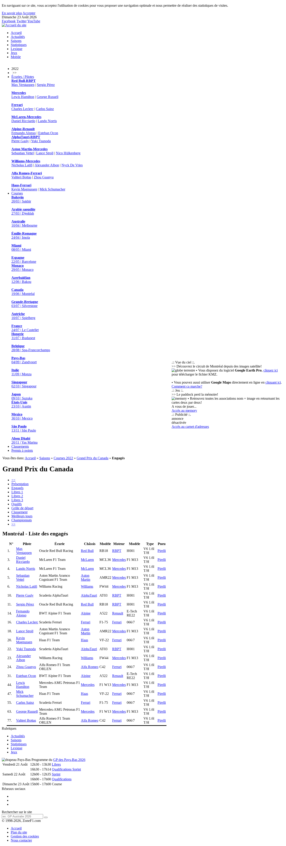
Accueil (16, 33)
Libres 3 (17, 500)
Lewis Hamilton (22, 97)
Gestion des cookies (25, 836)
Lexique (16, 49)
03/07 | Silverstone (24, 304)
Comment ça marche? (187, 386)
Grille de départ (22, 508)
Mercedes (119, 560)
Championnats (21, 520)
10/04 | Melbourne (24, 223)
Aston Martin (85, 577)
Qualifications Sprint (66, 769)
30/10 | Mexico (22, 416)
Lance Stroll (44, 153)
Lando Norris (47, 121)
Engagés (17, 488)
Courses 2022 (63, 458)
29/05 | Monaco (22, 268)
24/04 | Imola (24, 235)
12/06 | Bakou (21, 280)
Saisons (16, 41)
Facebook (9, 21)
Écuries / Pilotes (22, 77)
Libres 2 (17, 496)
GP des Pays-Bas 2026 (69, 760)
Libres (56, 764)
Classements (20, 446)
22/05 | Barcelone (23, 259)
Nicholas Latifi (21, 165)
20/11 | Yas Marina (24, 440)
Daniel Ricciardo (23, 121)
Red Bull (87, 551)
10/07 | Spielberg (23, 316)
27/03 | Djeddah (23, 211)
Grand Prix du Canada (92, 458)
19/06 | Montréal (23, 292)
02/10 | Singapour (23, 384)
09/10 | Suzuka (21, 396)
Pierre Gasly (20, 141)
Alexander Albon (47, 165)
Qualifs (16, 504)
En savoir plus (12, 13)
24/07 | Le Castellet (25, 328)
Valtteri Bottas (21, 177)
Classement (19, 512)
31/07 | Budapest (23, 336)
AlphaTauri (89, 595)
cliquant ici (273, 382)
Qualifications (62, 779)
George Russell (47, 97)
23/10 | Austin (21, 404)
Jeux (14, 53)
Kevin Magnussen (24, 189)
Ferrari (85, 622)
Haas (84, 640)
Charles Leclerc (22, 109)
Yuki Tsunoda (41, 141)
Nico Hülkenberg (68, 153)
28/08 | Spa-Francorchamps (30, 348)
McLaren (87, 560)
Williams (87, 586)
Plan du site (19, 832)
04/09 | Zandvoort (24, 360)
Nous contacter (21, 840)
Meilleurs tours (21, 516)
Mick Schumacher (52, 189)
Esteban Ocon (48, 133)
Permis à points (22, 450)
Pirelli (162, 551)
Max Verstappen (22, 85)
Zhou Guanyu (44, 177)
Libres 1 (17, 492)
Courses (17, 193)
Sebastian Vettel (22, 153)
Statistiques (19, 45)
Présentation (20, 484)
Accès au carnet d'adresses (190, 426)
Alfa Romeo (89, 667)
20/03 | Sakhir (21, 199)
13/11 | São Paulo (23, 428)
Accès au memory (184, 410)
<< (13, 480)
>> (13, 524)
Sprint (56, 774)
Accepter (29, 13)
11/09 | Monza (21, 372)
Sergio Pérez (46, 85)
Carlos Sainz (45, 109)
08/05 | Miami (21, 247)
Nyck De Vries (72, 165)
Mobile (16, 57)
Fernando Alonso (23, 133)
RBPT (116, 551)
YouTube (33, 21)
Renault (117, 613)
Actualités (18, 37)
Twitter (22, 21)
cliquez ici (270, 370)
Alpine (85, 613)
